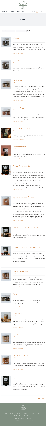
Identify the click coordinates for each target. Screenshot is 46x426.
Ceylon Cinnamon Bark (22, 166)
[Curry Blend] (6, 317)
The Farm (18, 413)
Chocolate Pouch (19, 147)
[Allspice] (6, 42)
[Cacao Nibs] (6, 65)
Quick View (21, 53)
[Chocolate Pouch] (6, 150)
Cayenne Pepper (19, 108)
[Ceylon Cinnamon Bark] (6, 170)
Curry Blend (18, 314)
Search (27, 415)
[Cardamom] (6, 84)
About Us (11, 413)
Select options (15, 139)
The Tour (25, 413)
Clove (15, 294)
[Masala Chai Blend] (6, 275)
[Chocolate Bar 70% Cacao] (6, 133)
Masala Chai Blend (20, 271)
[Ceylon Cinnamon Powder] (6, 201)
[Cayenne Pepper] (6, 112)
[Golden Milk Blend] (6, 360)
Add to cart (15, 53)
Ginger (15, 335)
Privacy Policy (28, 418)
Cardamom (17, 80)
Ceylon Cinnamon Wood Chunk (25, 228)
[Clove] (6, 298)
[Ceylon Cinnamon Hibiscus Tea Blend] (6, 251)
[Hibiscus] (6, 381)
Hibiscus (16, 377)
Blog (38, 413)
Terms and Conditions (19, 418)
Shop (22, 415)
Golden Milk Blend (20, 356)
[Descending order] (14, 31)
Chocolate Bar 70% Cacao (23, 129)
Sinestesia (32, 420)
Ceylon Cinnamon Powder (23, 197)
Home (5, 413)
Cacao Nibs (17, 61)
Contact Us (16, 415)
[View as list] (30, 31)
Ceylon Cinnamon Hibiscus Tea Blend (28, 247)
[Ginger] (6, 338)
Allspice (16, 38)
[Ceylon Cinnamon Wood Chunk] (6, 232)
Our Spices (32, 413)
